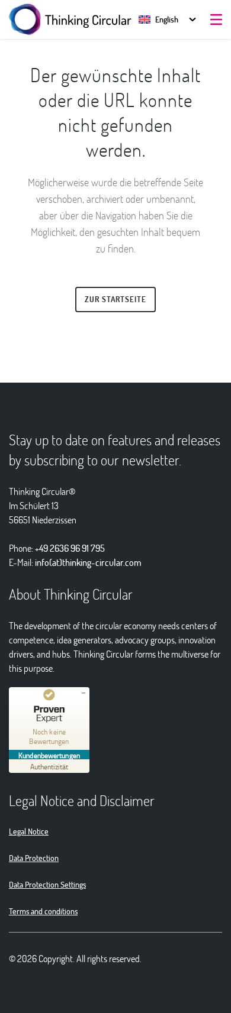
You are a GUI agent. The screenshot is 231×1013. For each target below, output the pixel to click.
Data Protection (34, 857)
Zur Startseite (115, 299)
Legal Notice (29, 831)
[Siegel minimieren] (83, 693)
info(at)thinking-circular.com (88, 562)
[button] (158, 19)
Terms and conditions (43, 911)
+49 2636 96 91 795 (70, 548)
